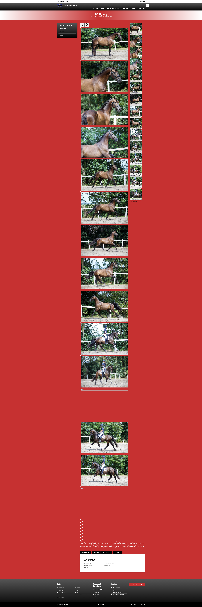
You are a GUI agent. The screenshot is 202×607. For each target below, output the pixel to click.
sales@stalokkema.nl (118, 594)
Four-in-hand (80, 595)
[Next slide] (87, 25)
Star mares (61, 597)
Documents (106, 552)
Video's (96, 552)
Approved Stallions (66, 25)
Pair (78, 592)
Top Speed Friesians (97, 16)
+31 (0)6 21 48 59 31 (63, 1)
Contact (117, 552)
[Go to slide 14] (82, 539)
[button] (136, 29)
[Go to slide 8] (82, 530)
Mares (61, 35)
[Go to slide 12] (82, 536)
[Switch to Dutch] (147, 5)
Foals (78, 590)
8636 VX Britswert (117, 592)
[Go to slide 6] (82, 527)
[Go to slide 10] (82, 533)
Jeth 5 (114, 590)
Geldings (105, 16)
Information (85, 552)
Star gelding (62, 592)
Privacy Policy (134, 604)
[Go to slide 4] (82, 524)
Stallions (63, 29)
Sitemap (143, 604)
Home (91, 16)
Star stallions (62, 587)
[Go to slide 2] (82, 521)
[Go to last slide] (82, 25)
